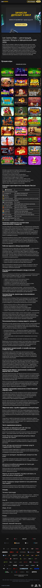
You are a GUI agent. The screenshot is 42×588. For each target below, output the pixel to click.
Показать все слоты (21, 64)
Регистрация (31, 1)
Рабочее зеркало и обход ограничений (10, 173)
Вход (38, 1)
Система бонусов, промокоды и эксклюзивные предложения (15, 175)
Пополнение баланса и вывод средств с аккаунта (12, 177)
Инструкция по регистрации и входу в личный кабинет (14, 174)
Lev (4, 1)
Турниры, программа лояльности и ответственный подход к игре (16, 181)
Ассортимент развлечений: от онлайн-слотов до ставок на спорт (16, 178)
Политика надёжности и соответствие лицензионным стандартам (16, 171)
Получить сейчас (21, 24)
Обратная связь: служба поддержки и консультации (13, 183)
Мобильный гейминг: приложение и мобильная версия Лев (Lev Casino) (17, 180)
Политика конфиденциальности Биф (21, 575)
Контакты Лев (21, 576)
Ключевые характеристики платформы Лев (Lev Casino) (14, 170)
